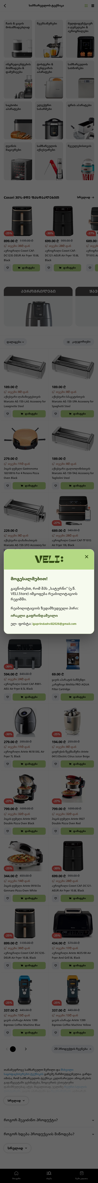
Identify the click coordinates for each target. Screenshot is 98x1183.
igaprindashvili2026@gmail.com (54, 624)
